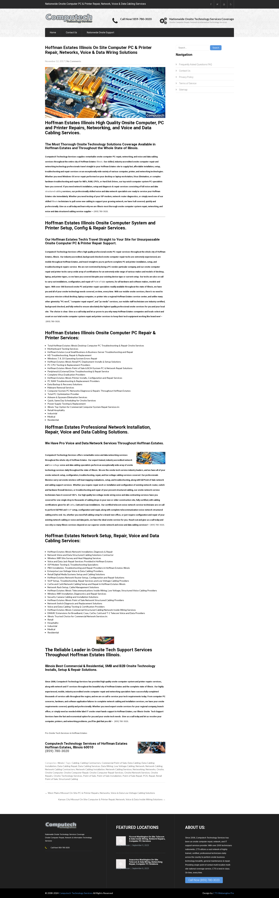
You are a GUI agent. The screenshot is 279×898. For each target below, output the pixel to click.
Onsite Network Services (137, 772)
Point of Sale (99, 282)
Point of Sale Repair (132, 775)
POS (145, 775)
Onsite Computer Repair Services (106, 772)
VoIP (69, 510)
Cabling (75, 762)
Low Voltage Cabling (124, 766)
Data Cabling (134, 762)
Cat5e (72, 505)
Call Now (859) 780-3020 (204, 880)
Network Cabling (153, 766)
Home (53, 32)
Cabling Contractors (90, 762)
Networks (151, 769)
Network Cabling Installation (90, 769)
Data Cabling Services (89, 766)
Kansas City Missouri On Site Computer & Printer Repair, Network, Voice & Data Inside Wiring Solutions (111, 799)
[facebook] (210, 4)
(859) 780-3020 (101, 211)
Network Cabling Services (119, 769)
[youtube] (224, 4)
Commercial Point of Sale (114, 762)
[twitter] (217, 4)
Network (140, 766)
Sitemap (183, 89)
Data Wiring (107, 766)
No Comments (74, 61)
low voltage (54, 465)
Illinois (99, 162)
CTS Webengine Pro (223, 893)
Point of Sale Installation (109, 775)
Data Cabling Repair (67, 766)
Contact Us (71, 32)
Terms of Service (187, 83)
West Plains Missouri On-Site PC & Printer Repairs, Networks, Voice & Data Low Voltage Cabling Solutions (100, 793)
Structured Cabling (68, 779)
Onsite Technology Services (68, 775)
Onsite (160, 769)
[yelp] (230, 4)
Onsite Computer (54, 772)
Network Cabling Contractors (60, 769)
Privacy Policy (186, 77)
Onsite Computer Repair (76, 772)
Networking (139, 769)
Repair (152, 775)
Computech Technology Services (76, 893)
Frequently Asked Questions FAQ (195, 64)
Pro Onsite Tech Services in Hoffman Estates (66, 733)
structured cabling (53, 191)
